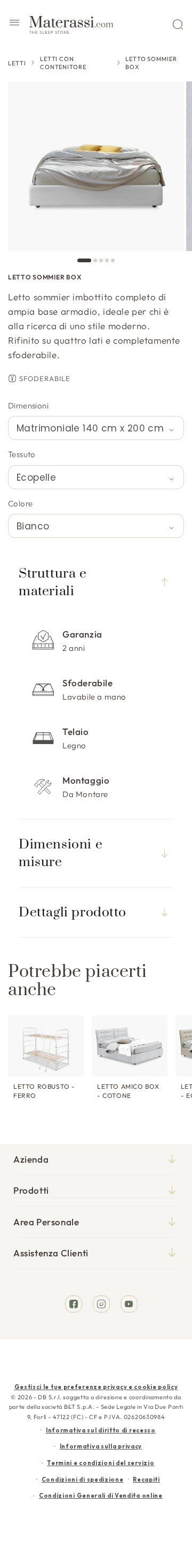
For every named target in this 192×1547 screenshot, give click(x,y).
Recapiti (146, 1479)
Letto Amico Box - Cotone (128, 1090)
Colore (20, 503)
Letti (17, 63)
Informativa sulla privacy (101, 1446)
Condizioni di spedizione (83, 1479)
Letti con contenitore (63, 63)
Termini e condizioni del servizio (100, 1463)
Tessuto (22, 454)
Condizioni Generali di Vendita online (101, 1495)
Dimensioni (28, 405)
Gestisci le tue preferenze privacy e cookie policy (96, 1387)
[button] (14, 24)
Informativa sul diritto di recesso (101, 1430)
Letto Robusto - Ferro (44, 1090)
